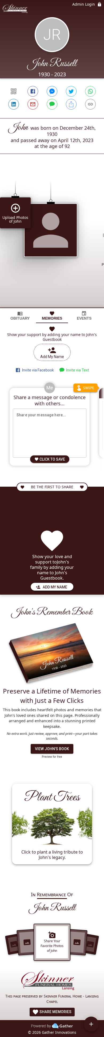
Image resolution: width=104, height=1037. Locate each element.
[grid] (52, 239)
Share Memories (55, 1012)
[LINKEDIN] (13, 104)
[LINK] (90, 104)
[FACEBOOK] (32, 91)
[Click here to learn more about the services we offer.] (52, 981)
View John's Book (52, 749)
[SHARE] (71, 104)
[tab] (20, 315)
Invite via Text (77, 370)
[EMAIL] (32, 104)
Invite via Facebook (37, 370)
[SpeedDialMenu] (91, 1024)
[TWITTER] (71, 91)
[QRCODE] (13, 91)
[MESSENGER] (52, 91)
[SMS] (52, 104)
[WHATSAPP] (90, 91)
